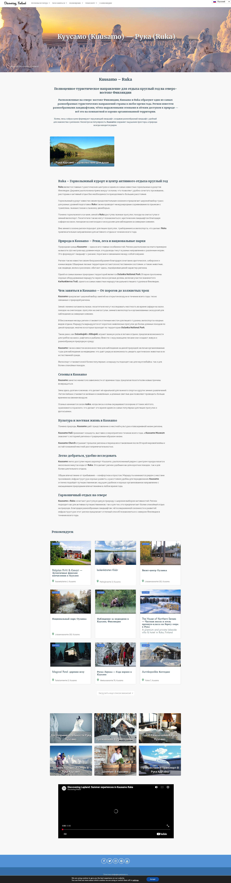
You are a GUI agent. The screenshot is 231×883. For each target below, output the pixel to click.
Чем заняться (58, 3)
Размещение (75, 3)
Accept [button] (152, 879)
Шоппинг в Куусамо (115, 771)
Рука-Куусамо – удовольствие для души (82, 162)
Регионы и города (39, 3)
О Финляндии (105, 3)
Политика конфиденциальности (115, 874)
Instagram (115, 862)
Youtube (127, 862)
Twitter (109, 862)
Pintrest (121, 862)
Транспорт (90, 3)
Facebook (104, 862)
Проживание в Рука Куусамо (115, 739)
